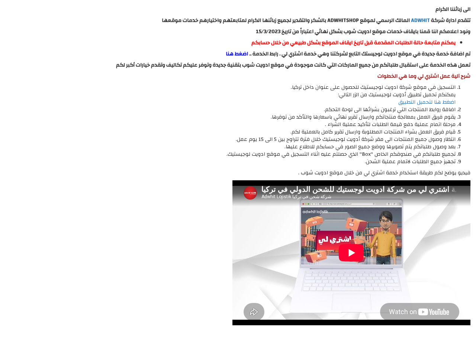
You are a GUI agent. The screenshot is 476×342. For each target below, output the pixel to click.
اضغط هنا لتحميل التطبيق (427, 102)
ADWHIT (420, 20)
